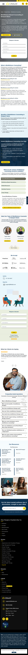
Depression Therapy (6, 555)
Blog (3, 572)
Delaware (4, 523)
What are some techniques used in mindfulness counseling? (10, 422)
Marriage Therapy (6, 561)
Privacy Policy (5, 588)
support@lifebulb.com (11, 284)
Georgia (4, 525)
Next (15, 246)
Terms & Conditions (6, 590)
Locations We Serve (6, 592)
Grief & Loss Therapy (7, 559)
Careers (7, 586)
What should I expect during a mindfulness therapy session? (12, 417)
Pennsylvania (5, 531)
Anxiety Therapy (5, 547)
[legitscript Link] (5, 624)
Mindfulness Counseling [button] (16, 12)
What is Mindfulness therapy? (9, 401)
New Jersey (4, 529)
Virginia (3, 535)
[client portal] (26, 3)
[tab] (13, 179)
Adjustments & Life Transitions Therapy (11, 543)
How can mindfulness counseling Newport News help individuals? (12, 426)
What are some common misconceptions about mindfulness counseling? (12, 435)
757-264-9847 (9, 278)
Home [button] (2, 12)
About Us (4, 582)
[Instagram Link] (7, 619)
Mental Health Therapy (7, 562)
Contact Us (4, 584)
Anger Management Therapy (8, 545)
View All (4, 564)
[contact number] (23, 4)
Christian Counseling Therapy (8, 551)
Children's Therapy (6, 549)
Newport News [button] (7, 12)
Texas (3, 533)
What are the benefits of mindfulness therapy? (11, 404)
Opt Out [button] (14, 652)
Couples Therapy (6, 553)
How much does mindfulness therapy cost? (12, 414)
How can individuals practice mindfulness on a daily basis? (13, 431)
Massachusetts (5, 527)
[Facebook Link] (3, 619)
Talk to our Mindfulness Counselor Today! (12, 207)
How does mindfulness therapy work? (11, 408)
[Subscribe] (24, 508)
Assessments (5, 574)
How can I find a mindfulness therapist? (12, 411)
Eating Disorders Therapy (8, 557)
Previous (12, 246)
